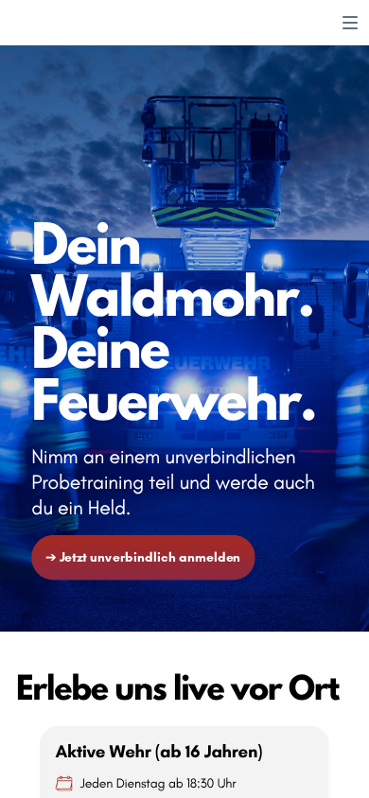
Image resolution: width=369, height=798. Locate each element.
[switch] (350, 22)
